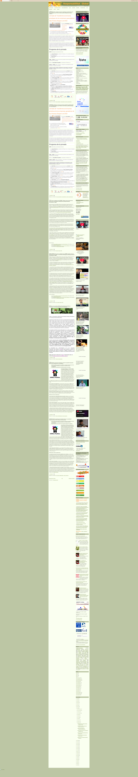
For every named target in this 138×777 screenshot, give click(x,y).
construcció (85, 145)
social (82, 147)
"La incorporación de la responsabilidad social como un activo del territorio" (81, 520)
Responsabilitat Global (65, 7)
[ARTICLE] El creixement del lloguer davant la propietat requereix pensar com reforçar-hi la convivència (61, 363)
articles (58, 475)
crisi (76, 656)
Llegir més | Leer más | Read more (80, 644)
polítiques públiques (85, 651)
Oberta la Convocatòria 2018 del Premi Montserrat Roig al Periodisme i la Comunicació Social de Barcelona (59, 306)
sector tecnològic (78, 692)
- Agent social (78, 141)
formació (85, 655)
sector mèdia (77, 688)
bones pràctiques (58, 101)
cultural (77, 146)
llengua (59, 250)
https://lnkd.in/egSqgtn (55, 207)
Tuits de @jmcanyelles (79, 189)
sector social (77, 691)
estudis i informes (79, 663)
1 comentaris (51, 249)
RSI (76, 674)
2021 (77, 705)
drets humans (80, 657)
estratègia (83, 668)
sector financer (78, 687)
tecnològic (85, 147)
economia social (78, 666)
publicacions (77, 667)
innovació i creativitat (79, 661)
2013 (77, 747)
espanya (57, 250)
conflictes (87, 664)
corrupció (82, 667)
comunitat (77, 660)
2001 (77, 763)
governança (86, 649)
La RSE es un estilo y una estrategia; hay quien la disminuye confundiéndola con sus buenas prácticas (82, 526)
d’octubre (79, 711)
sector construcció (66, 475)
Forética (82, 639)
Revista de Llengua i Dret (57, 296)
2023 (77, 702)
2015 (77, 744)
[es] (56, 302)
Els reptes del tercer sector (81, 522)
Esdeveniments (78, 201)
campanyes (84, 660)
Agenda (55, 9)
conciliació (77, 664)
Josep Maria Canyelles (57, 7)
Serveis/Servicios (82, 7)
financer (77, 147)
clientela (85, 663)
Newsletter (77, 7)
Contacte (58, 9)
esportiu (87, 146)
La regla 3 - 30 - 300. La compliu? (83, 540)
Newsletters (85, 531)
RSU (76, 676)
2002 (77, 762)
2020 (77, 706)
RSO (61, 250)
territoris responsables (82, 652)
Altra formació (78, 203)
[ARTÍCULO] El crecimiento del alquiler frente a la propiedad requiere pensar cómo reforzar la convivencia (60, 419)
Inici (62, 478)
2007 (77, 755)
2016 (77, 743)
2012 (77, 748)
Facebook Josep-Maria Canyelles (80, 442)
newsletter (77, 207)
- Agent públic (78, 140)
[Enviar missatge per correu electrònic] (54, 100)
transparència (86, 653)
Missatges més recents (52, 478)
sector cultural (78, 681)
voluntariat (86, 656)
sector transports (78, 693)
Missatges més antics (71, 478)
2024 (77, 701)
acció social (81, 656)
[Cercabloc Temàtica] (2, 769)
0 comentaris (51, 100)
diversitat (83, 654)
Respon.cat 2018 (57, 30)
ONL (87, 654)
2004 (77, 759)
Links (87, 7)
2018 (77, 740)
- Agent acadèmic (78, 142)
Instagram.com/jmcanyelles (79, 52)
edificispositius (61, 475)
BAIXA (79, 214)
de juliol (78, 714)
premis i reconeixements (68, 101)
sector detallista (78, 682)
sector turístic (78, 694)
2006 (77, 756)
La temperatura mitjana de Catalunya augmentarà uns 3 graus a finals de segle (83, 575)
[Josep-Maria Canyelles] (79, 446)
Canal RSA (73, 7)
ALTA (76, 214)
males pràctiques (85, 650)
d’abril (78, 718)
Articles (82, 531)
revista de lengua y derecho (60, 246)
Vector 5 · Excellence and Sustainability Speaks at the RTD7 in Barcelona (83, 561)
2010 (77, 751)
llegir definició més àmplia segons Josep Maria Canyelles (81, 163)
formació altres (86, 667)
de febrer (79, 721)
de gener (79, 722)
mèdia (79, 147)
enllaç (70, 33)
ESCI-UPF (63, 30)
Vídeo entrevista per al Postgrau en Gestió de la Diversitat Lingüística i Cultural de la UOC (82, 513)
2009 (77, 752)
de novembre (79, 710)
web (61, 349)
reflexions (78, 649)
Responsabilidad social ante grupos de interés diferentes (62, 245)
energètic (84, 146)
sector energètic (78, 685)
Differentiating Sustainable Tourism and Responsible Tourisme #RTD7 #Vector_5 (83, 554)
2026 (77, 698)
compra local (79, 668)
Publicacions (50, 9)
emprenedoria (85, 666)
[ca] (86, 197)
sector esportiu (78, 686)
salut (81, 147)
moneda (87, 668)
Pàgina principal (51, 7)
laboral (86, 657)
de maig (79, 717)
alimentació (82, 145)
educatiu (82, 146)
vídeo (53, 73)
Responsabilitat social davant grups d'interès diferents (61, 244)
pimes (79, 654)
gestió (83, 664)
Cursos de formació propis (79, 202)
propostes (79, 655)
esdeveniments (63, 101)
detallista (79, 146)
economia (77, 658)
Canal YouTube (78, 443)
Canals (70, 7)
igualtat (84, 659)
